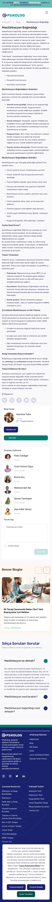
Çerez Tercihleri (26, 894)
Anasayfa (6, 22)
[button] (26, 674)
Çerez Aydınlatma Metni (29, 866)
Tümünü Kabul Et (16, 887)
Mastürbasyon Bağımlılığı (37, 22)
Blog (18, 22)
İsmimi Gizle (13, 546)
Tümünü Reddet (36, 887)
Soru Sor (12, 438)
